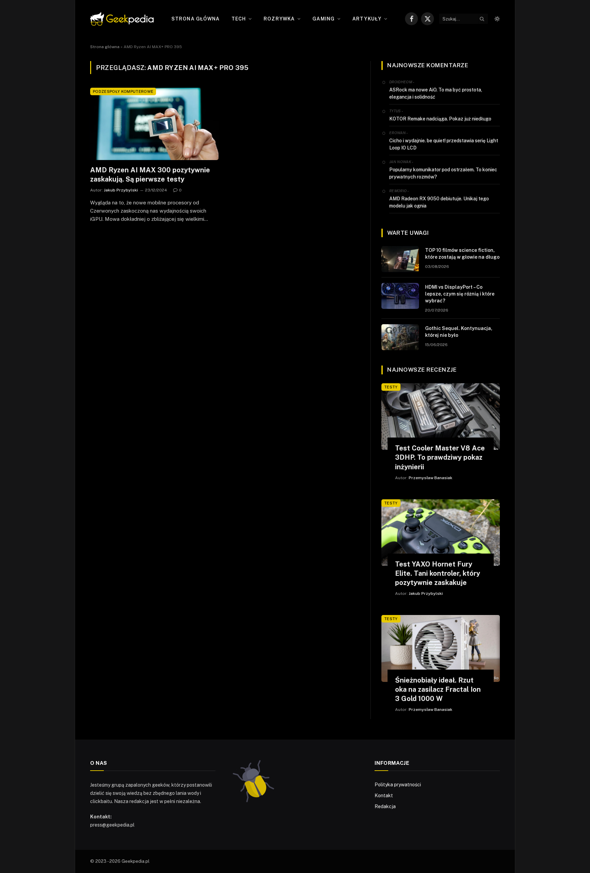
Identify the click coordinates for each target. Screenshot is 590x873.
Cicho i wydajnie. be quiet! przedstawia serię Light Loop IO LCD (443, 144)
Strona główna (195, 19)
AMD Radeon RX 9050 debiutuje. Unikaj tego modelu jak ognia (439, 202)
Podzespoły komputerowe (123, 91)
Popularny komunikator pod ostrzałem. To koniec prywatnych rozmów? (443, 173)
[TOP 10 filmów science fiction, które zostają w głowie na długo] (400, 259)
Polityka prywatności (398, 784)
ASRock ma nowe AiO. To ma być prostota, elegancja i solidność (435, 93)
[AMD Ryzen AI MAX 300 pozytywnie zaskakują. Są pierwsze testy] (154, 124)
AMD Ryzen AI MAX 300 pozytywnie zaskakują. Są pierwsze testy (150, 174)
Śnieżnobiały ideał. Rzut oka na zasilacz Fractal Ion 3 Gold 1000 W (438, 689)
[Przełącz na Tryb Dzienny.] (496, 19)
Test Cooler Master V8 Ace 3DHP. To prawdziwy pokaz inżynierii (440, 457)
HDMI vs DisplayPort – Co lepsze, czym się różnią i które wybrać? (459, 293)
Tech (238, 19)
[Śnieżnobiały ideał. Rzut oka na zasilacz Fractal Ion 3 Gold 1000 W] (440, 648)
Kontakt (384, 795)
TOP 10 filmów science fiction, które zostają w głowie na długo (462, 253)
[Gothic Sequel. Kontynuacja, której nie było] (400, 337)
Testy (391, 387)
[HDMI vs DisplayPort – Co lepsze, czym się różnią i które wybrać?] (400, 296)
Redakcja (385, 806)
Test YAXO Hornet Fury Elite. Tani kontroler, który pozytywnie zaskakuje (437, 573)
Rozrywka (279, 19)
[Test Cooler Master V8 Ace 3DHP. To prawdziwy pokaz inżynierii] (440, 416)
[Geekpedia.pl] (122, 19)
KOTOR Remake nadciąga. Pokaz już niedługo (440, 118)
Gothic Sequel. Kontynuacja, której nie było (458, 332)
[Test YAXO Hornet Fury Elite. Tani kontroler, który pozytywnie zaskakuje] (440, 532)
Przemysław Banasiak (430, 477)
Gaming (323, 19)
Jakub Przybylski (121, 190)
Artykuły (366, 19)
